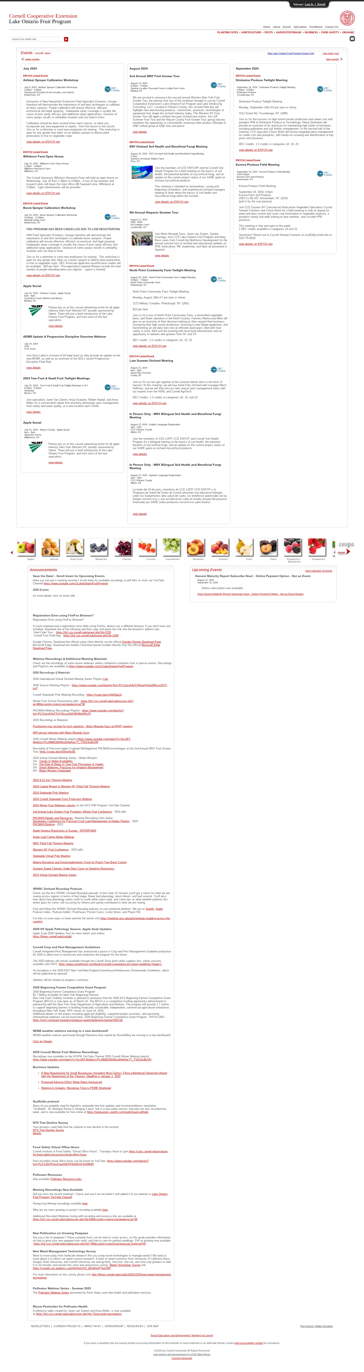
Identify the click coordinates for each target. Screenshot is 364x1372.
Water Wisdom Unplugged (55, 770)
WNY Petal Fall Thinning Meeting (53, 843)
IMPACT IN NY (92, 1326)
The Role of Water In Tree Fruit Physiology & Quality (71, 764)
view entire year (331, 53)
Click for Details (42, 1041)
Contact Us (332, 27)
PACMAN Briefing (44, 824)
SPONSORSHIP (114, 1326)
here (85, 1203)
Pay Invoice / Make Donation (316, 1326)
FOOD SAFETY (330, 32)
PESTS (269, 32)
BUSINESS (311, 32)
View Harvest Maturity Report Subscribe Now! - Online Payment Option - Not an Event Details (250, 594)
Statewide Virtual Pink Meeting (51, 856)
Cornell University (182, 1358)
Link (105, 679)
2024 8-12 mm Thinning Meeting (52, 780)
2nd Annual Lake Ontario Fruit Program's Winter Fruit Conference (72, 811)
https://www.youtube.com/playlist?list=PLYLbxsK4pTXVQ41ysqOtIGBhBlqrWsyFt (78, 712)
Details (37, 1133)
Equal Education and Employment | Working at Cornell (182, 1335)
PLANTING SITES (227, 32)
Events (287, 27)
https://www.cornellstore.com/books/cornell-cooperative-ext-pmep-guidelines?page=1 (110, 964)
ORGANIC (348, 32)
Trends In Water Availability (56, 761)
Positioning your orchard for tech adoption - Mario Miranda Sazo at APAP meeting (82, 726)
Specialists (300, 27)
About (276, 27)
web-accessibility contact (249, 1343)
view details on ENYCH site (43, 141)
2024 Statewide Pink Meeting (50, 792)
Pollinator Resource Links (66, 1179)
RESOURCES (135, 1326)
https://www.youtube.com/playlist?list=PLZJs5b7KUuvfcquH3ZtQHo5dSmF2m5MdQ (91, 1162)
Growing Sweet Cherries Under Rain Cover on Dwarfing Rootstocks (73, 868)
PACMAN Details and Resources (53, 818)
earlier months (32, 59)
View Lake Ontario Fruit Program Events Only (291, 53)
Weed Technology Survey (125, 1265)
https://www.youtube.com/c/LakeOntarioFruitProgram (76, 583)
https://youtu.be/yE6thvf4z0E (57, 751)
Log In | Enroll (315, 4)
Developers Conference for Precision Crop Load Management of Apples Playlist (81, 821)
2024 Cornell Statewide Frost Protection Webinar (62, 799)
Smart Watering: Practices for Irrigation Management (71, 767)
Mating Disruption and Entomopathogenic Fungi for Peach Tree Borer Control (79, 862)
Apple (159, 908)
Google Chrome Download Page (141, 641)
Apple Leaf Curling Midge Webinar (53, 837)
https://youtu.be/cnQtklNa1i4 (104, 694)
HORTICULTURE (251, 32)
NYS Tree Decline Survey (48, 1130)
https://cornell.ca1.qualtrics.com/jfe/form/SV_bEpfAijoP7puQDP (72, 1268)
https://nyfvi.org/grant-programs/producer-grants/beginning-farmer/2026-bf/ (78, 1020)
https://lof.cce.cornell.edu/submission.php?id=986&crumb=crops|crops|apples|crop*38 (83, 702)
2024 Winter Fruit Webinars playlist (54, 805)
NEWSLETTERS (40, 1326)
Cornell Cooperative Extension (43, 18)
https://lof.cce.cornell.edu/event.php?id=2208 (90, 635)
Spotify (150, 908)
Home (266, 27)
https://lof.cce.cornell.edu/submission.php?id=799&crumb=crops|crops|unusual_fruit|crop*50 (90, 1243)
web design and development (170, 1354)
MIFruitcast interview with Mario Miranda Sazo (61, 732)
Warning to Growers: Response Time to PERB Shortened (76, 1088)
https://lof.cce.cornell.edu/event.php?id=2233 (83, 632)
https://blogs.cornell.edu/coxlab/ (52, 936)
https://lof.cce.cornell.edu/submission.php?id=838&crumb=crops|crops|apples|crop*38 (85, 1219)
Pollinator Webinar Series (53, 1292)
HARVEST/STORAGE (288, 32)
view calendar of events (318, 570)
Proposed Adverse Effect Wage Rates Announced (71, 1082)
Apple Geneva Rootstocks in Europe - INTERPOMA (64, 830)
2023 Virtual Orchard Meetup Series (54, 875)
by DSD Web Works (199, 1354)
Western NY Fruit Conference (51, 849)
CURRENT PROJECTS (67, 1326)
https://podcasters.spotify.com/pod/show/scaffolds (118, 1112)
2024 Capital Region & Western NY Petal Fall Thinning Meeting (71, 786)
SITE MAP (153, 1326)
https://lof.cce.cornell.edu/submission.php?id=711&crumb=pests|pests (79, 1314)
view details (55, 326)
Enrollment (316, 27)
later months (332, 59)
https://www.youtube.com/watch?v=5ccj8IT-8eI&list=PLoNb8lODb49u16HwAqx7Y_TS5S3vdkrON (82, 740)
